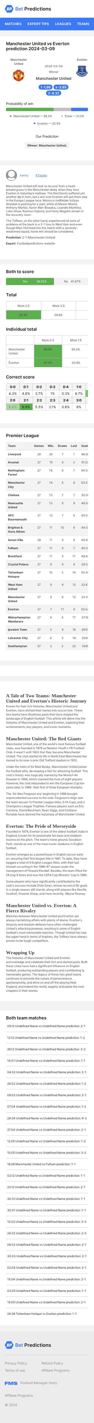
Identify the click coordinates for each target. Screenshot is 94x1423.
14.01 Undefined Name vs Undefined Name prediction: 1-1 (46, 1060)
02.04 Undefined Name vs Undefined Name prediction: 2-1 (46, 1267)
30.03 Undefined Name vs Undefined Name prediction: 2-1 (47, 1256)
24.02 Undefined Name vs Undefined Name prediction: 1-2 (46, 1083)
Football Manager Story (38, 1383)
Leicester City (18, 638)
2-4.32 (53, 93)
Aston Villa (15, 540)
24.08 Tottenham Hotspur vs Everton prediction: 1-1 (42, 1313)
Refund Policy (52, 1363)
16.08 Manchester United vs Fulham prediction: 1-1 (41, 1164)
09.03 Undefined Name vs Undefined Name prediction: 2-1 (46, 1095)
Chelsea (13, 495)
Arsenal (13, 462)
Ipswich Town (17, 629)
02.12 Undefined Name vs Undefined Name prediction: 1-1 (46, 1175)
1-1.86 (45, 87)
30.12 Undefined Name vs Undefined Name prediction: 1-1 (46, 1199)
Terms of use (15, 1370)
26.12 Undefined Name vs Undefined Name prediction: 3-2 (46, 1049)
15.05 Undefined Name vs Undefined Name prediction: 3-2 (46, 1152)
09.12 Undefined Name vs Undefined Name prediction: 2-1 (46, 1026)
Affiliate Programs (55, 1370)
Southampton (17, 646)
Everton (13, 609)
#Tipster (41, 175)
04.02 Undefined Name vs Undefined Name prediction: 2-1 (46, 1072)
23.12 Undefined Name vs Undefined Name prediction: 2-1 (46, 1187)
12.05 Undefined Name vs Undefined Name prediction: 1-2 (46, 1141)
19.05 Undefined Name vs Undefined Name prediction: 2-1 (46, 1302)
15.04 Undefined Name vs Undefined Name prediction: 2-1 (46, 1279)
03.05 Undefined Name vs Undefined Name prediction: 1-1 (46, 1291)
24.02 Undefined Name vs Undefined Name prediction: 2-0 (47, 1233)
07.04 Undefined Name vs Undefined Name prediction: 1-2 (46, 1106)
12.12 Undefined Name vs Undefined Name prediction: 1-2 (46, 1037)
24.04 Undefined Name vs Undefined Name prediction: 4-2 (47, 1118)
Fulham (13, 548)
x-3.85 (61, 87)
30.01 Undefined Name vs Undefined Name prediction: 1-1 (46, 1210)
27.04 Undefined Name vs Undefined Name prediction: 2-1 (46, 1129)
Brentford (15, 556)
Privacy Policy (16, 1363)
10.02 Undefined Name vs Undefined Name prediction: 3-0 (47, 1221)
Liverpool (14, 454)
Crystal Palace (18, 564)
